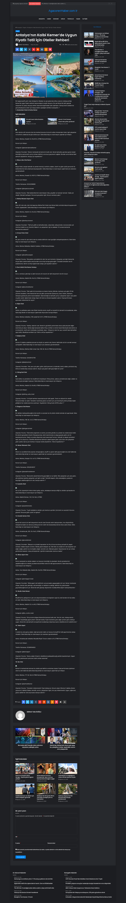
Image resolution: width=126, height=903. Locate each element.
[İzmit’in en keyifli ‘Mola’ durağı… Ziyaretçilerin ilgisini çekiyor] (25, 768)
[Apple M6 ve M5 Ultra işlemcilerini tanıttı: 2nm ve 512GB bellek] (89, 44)
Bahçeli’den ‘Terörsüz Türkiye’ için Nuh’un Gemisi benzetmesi (101, 112)
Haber (49, 19)
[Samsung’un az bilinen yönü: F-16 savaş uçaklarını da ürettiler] (89, 35)
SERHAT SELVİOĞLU (24, 44)
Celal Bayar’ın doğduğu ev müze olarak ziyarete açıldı (66, 776)
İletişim (84, 19)
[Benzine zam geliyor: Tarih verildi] (89, 169)
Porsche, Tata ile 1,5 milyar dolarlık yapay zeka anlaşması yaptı (97, 153)
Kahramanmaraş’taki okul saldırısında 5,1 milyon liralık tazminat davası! (102, 137)
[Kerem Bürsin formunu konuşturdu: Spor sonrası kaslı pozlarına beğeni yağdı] (46, 768)
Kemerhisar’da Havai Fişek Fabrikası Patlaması (101, 76)
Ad (17, 836)
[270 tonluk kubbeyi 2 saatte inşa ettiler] (89, 129)
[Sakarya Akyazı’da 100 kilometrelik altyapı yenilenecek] (67, 789)
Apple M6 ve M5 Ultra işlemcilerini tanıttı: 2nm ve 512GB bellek (102, 43)
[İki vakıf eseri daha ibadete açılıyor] (20, 121)
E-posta (18, 843)
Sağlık (63, 19)
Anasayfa (42, 19)
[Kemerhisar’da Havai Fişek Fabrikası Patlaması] (89, 77)
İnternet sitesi (51, 843)
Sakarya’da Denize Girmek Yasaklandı (101, 60)
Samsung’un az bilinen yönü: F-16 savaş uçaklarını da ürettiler (102, 35)
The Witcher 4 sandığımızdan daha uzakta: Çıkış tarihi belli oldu (58, 3)
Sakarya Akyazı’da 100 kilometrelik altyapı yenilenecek (65, 797)
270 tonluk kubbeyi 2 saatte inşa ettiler (101, 128)
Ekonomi (56, 19)
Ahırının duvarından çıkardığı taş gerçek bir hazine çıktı (102, 121)
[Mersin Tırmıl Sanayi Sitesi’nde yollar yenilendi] (52, 121)
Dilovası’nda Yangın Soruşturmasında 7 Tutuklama (101, 193)
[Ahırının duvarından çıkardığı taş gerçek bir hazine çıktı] (89, 121)
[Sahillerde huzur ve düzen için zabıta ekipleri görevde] (25, 789)
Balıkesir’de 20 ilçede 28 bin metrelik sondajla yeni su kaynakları (45, 797)
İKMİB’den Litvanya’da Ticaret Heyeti (102, 84)
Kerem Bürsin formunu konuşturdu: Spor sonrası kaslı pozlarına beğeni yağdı (46, 777)
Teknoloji (70, 19)
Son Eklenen (97, 27)
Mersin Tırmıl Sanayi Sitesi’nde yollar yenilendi (101, 160)
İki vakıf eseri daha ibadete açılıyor (100, 146)
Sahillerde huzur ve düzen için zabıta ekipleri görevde (25, 796)
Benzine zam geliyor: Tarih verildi (101, 168)
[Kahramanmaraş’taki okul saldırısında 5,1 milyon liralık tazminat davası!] (89, 137)
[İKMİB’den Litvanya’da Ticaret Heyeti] (89, 85)
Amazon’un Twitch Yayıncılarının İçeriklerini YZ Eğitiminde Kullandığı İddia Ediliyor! (96, 185)
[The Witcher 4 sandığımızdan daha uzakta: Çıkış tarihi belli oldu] (89, 52)
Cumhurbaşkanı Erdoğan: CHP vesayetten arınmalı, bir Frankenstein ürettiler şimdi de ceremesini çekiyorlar (102, 95)
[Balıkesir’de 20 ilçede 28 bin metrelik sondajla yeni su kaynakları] (46, 789)
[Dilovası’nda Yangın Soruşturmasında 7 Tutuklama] (89, 193)
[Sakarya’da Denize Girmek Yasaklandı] (89, 62)
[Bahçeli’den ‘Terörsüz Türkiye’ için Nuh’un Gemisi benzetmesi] (89, 113)
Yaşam (78, 19)
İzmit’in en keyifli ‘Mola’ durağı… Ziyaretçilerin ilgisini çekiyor (24, 777)
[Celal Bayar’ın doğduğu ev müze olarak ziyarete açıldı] (67, 768)
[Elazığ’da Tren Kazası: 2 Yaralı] (89, 69)
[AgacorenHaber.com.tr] (63, 11)
